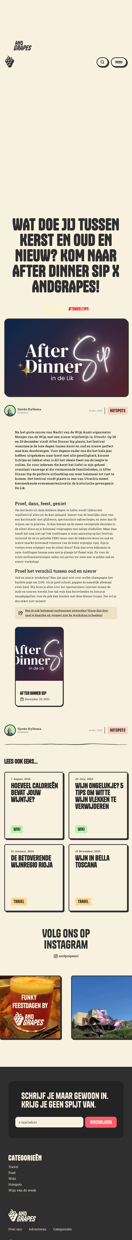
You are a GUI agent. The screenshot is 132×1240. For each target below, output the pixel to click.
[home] (18, 62)
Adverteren (37, 1229)
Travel (13, 1166)
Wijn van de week (22, 1190)
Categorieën (62, 1229)
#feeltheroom (55, 309)
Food (11, 1172)
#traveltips (78, 309)
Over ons (15, 1229)
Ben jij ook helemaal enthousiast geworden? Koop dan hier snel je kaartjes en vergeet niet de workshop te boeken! (66, 613)
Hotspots (15, 1184)
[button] (119, 62)
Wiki (12, 1178)
